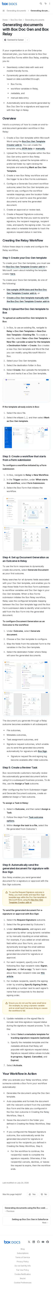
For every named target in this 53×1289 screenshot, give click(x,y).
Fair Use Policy (22, 1270)
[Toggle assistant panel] (46, 3)
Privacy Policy (23, 1261)
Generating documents (34, 20)
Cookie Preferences (22, 1282)
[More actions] (49, 3)
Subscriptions (22, 1253)
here (12, 274)
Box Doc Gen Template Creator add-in (25, 266)
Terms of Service (22, 1257)
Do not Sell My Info (23, 1266)
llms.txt (22, 1278)
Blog (23, 1249)
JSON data (26, 148)
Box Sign (42, 751)
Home (5, 20)
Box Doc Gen (16, 20)
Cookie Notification (23, 1274)
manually (40, 148)
